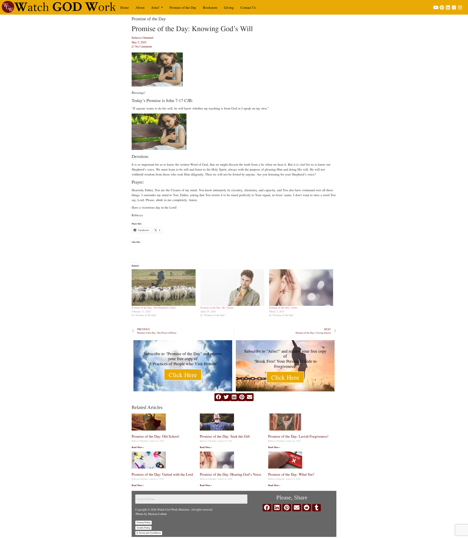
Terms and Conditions (150, 533)
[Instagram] (460, 7)
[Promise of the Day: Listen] (301, 287)
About (139, 7)
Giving (229, 7)
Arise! (155, 7)
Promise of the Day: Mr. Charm (216, 307)
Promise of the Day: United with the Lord (162, 474)
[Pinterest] (441, 7)
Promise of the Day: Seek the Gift (225, 436)
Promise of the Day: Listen (283, 307)
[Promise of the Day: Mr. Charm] (232, 287)
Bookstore (210, 7)
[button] (157, 7)
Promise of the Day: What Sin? (291, 474)
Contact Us (248, 7)
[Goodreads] (454, 7)
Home (124, 7)
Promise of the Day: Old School (155, 436)
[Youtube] (435, 7)
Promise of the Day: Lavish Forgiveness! (298, 436)
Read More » (138, 447)
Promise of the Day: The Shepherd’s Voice (154, 307)
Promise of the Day (182, 7)
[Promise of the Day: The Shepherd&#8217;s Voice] (164, 287)
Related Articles (147, 407)
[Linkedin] (448, 7)
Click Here (183, 374)
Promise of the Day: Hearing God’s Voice (230, 474)
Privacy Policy (143, 522)
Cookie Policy (143, 527)
